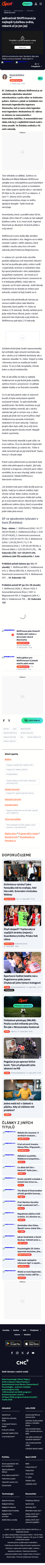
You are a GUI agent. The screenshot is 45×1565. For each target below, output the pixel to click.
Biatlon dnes (11, 833)
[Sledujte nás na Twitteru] (22, 1353)
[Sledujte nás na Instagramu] (17, 1353)
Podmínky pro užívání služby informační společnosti (22, 1545)
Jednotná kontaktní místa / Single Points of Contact (22, 1554)
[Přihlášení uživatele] (35, 3)
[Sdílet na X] (9, 720)
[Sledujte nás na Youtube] (33, 1353)
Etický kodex (11, 1557)
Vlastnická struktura (29, 1551)
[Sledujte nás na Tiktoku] (28, 1353)
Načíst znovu (22, 47)
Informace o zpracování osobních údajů (18, 1548)
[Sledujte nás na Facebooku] (12, 1353)
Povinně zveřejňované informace (27, 1557)
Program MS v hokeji (28, 833)
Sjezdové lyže (11, 837)
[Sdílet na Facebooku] (4, 720)
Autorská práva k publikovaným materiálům (22, 1542)
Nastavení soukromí (14, 1551)
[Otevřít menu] (40, 3)
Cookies (36, 1548)
